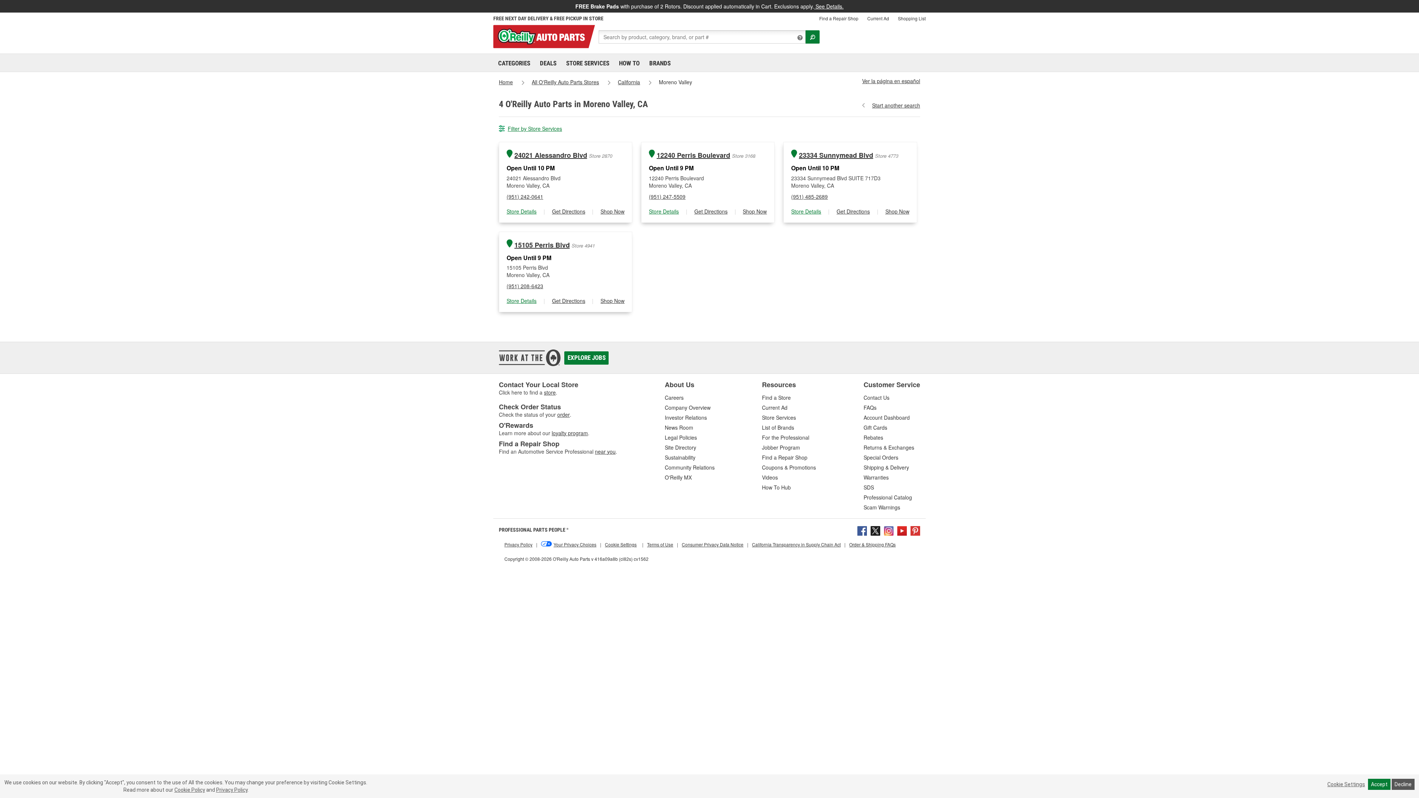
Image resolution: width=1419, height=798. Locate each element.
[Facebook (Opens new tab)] (862, 530)
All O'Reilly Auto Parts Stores (565, 82)
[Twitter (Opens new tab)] (875, 530)
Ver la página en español (891, 81)
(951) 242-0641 (525, 196)
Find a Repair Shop (838, 18)
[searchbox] (702, 37)
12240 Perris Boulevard (693, 155)
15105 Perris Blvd (542, 245)
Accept (1379, 784)
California (629, 82)
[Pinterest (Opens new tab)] (915, 530)
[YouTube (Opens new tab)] (902, 530)
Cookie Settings (1346, 784)
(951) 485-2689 (809, 196)
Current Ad (878, 18)
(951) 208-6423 (525, 286)
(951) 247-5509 (667, 196)
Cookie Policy (189, 790)
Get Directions (568, 211)
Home (506, 82)
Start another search (896, 105)
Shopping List (912, 18)
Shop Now (612, 211)
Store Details (522, 211)
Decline (1403, 784)
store (550, 392)
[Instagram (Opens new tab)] (889, 530)
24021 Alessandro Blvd (550, 155)
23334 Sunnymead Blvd (836, 155)
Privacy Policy (232, 790)
